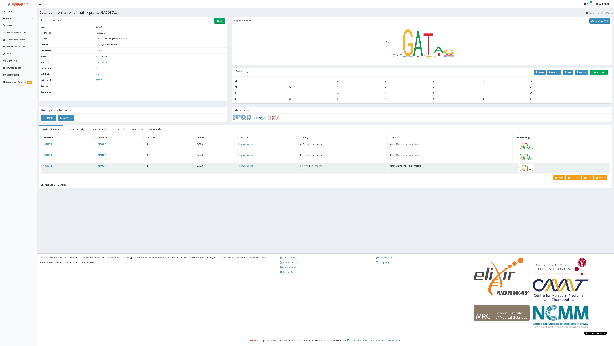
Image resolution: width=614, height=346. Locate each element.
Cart (588, 3)
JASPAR (541, 72)
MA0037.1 (47, 165)
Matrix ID (49, 137)
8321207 (100, 74)
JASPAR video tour (291, 262)
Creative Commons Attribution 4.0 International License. (376, 340)
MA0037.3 (47, 144)
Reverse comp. (600, 72)
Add (221, 20)
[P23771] (243, 117)
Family (304, 137)
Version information (51, 129)
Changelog (383, 262)
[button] (40, 4)
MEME (569, 72)
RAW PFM (582, 72)
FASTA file (67, 118)
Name (201, 137)
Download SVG (601, 20)
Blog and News (289, 267)
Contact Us (287, 272)
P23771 (99, 80)
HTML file (49, 118)
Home (591, 13)
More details (155, 129)
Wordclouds (137, 129)
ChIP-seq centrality (76, 129)
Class (393, 137)
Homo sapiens (102, 62)
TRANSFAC (555, 72)
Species (245, 137)
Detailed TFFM (119, 129)
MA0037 (102, 144)
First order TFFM (98, 129)
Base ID (103, 137)
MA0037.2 (47, 154)
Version (152, 137)
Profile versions (386, 257)
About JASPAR (289, 257)
